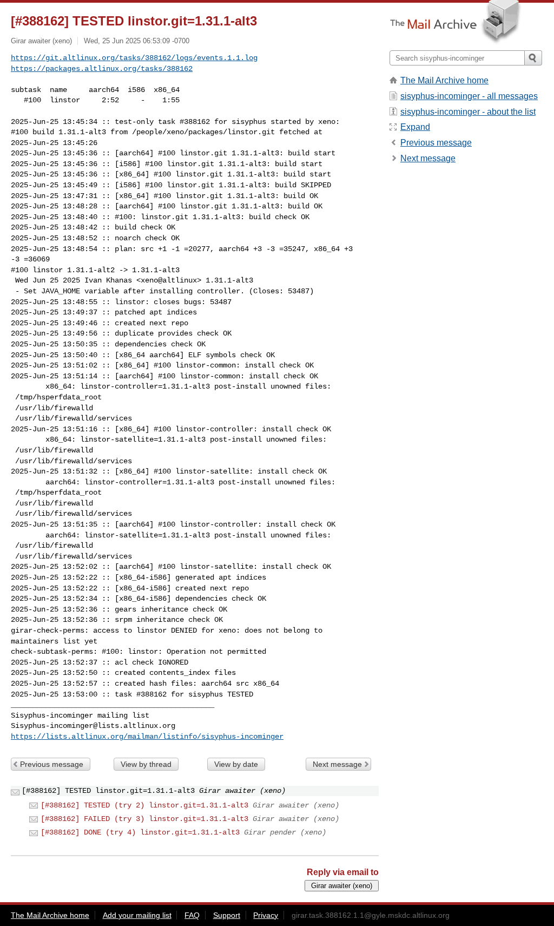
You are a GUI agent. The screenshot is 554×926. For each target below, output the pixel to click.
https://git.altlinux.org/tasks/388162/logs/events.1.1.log (134, 58)
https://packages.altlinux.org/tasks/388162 (102, 68)
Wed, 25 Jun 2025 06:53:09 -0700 (136, 41)
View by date (236, 764)
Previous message (51, 764)
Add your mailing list (137, 915)
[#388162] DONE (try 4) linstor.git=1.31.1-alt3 (140, 832)
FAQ (192, 915)
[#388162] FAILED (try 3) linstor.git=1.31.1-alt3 (144, 819)
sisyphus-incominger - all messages (469, 96)
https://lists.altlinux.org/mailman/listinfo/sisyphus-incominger (147, 736)
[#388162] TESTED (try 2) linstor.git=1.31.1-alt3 (144, 805)
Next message (337, 764)
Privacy (265, 915)
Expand (415, 127)
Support (226, 915)
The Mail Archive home (444, 80)
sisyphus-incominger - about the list (468, 111)
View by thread (146, 764)
